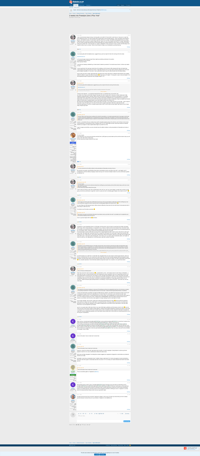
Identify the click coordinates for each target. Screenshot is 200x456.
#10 (129, 241)
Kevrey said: (80, 346)
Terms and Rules (114, 445)
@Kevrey (97, 371)
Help (125, 445)
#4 (129, 112)
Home (71, 5)
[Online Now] (72, 369)
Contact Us (108, 445)
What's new (81, 5)
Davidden (72, 17)
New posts (71, 7)
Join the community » (192, 449)
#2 (129, 51)
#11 (129, 266)
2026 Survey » (104, 10)
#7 (129, 179)
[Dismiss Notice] (129, 9)
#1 (129, 35)
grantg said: (80, 83)
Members (88, 5)
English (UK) (72, 445)
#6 (129, 164)
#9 (129, 224)
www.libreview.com (81, 56)
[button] (85, 5)
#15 (129, 344)
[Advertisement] (100, 26)
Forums (76, 5)
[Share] (128, 35)
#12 (129, 285)
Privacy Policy (120, 445)
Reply (129, 47)
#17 (129, 382)
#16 (129, 365)
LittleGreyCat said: (81, 182)
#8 (129, 197)
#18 (129, 394)
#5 (129, 133)
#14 (129, 333)
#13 (129, 319)
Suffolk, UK (74, 146)
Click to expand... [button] (104, 91)
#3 (129, 80)
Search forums (76, 7)
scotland (74, 61)
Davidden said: (80, 114)
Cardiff (75, 404)
